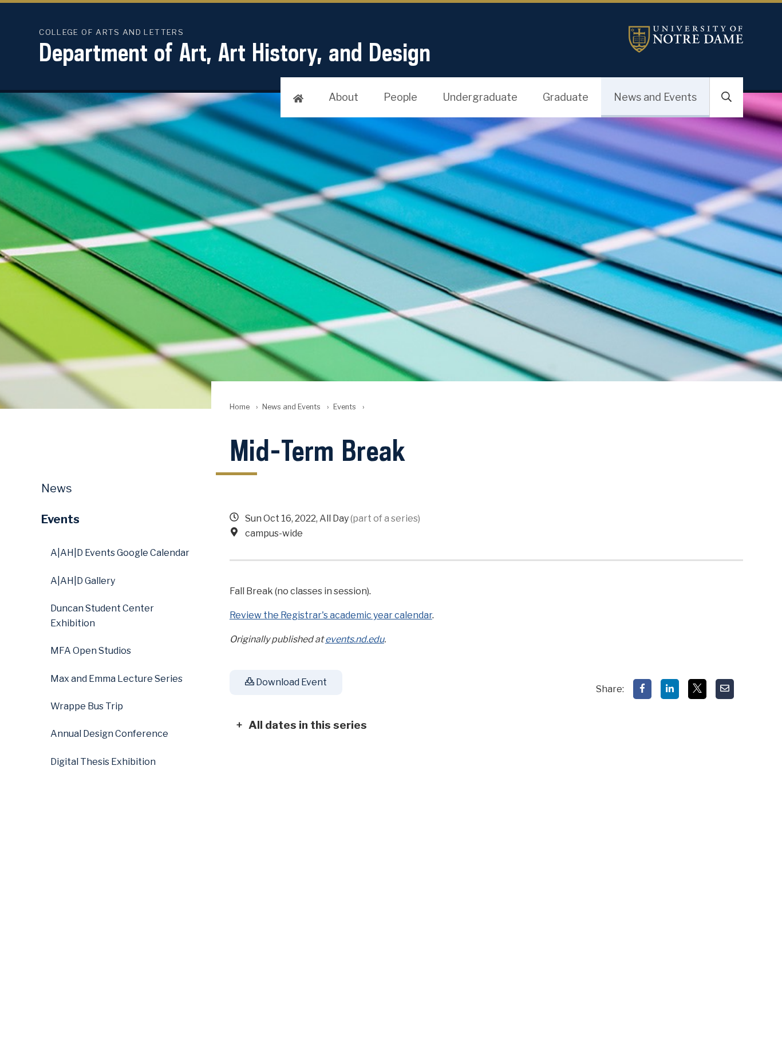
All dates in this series (307, 725)
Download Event (290, 682)
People (400, 97)
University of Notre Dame (686, 39)
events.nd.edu (354, 639)
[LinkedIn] (670, 689)
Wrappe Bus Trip (86, 706)
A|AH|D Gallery (82, 580)
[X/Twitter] (697, 689)
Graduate (566, 97)
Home (240, 406)
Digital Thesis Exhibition (103, 761)
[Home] (298, 97)
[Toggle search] (726, 97)
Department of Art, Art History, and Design (235, 52)
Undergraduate (480, 97)
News (56, 488)
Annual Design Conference (109, 733)
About (343, 97)
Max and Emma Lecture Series (116, 678)
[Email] (725, 689)
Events (344, 406)
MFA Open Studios (90, 650)
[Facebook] (642, 689)
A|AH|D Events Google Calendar (119, 552)
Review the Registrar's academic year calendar (331, 615)
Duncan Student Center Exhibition (102, 616)
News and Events (655, 97)
